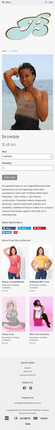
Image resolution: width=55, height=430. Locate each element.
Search (27, 368)
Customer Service (27, 375)
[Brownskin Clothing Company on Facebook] (24, 388)
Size (4, 151)
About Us (27, 371)
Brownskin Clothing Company (36, 410)
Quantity (6, 163)
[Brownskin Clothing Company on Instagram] (30, 388)
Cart (50, 2)
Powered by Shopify (27, 413)
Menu (8, 2)
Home (4, 51)
